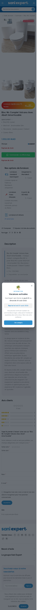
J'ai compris (18, 323)
